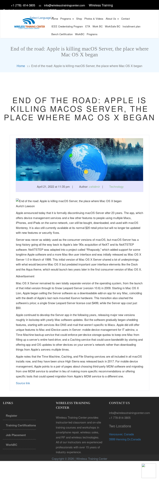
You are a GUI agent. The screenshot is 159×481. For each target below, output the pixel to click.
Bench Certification (62, 34)
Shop (79, 18)
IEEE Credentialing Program (67, 26)
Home (54, 18)
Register (11, 415)
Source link (23, 383)
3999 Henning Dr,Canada (125, 439)
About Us (111, 18)
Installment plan (131, 26)
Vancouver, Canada (121, 434)
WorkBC (79, 34)
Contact (125, 18)
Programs (66, 18)
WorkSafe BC (112, 26)
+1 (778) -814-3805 (23, 5)
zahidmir (94, 186)
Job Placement (16, 435)
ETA (87, 26)
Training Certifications (21, 425)
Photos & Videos (93, 18)
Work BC (97, 26)
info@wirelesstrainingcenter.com (64, 5)
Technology (116, 186)
